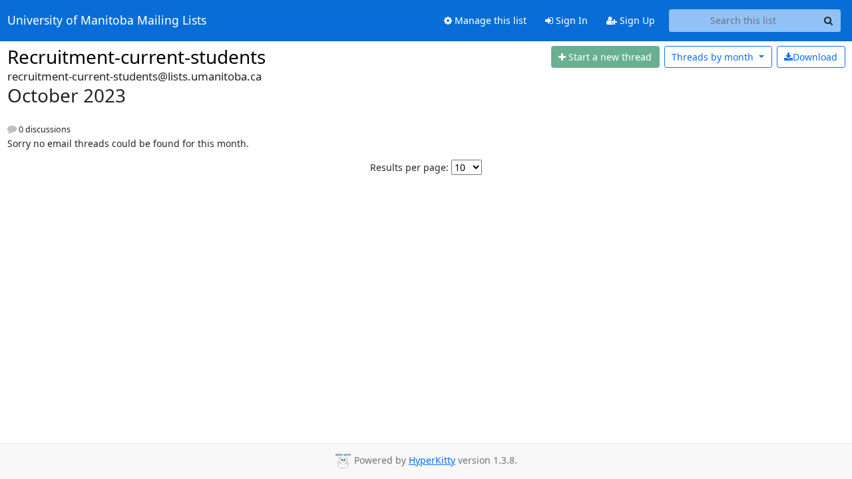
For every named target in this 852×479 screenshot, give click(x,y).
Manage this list (489, 20)
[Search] (829, 20)
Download (815, 57)
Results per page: (409, 167)
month (714, 57)
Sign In (570, 20)
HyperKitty (432, 460)
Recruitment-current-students (136, 56)
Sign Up (636, 20)
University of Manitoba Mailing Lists (106, 21)
